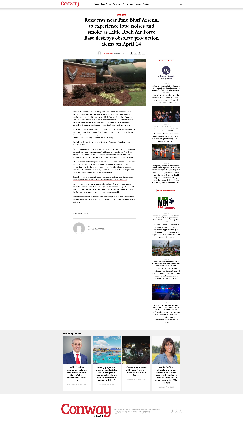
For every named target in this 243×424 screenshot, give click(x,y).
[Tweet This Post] (135, 53)
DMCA (149, 409)
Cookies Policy (126, 409)
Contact (146, 4)
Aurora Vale (102, 384)
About (137, 4)
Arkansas (116, 4)
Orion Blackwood (108, 53)
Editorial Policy (155, 409)
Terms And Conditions (144, 411)
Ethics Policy (117, 411)
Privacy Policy (134, 411)
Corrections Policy (135, 409)
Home (96, 4)
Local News (106, 4)
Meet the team (126, 411)
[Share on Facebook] (131, 53)
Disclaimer (144, 409)
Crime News (128, 4)
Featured (85, 213)
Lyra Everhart (162, 387)
